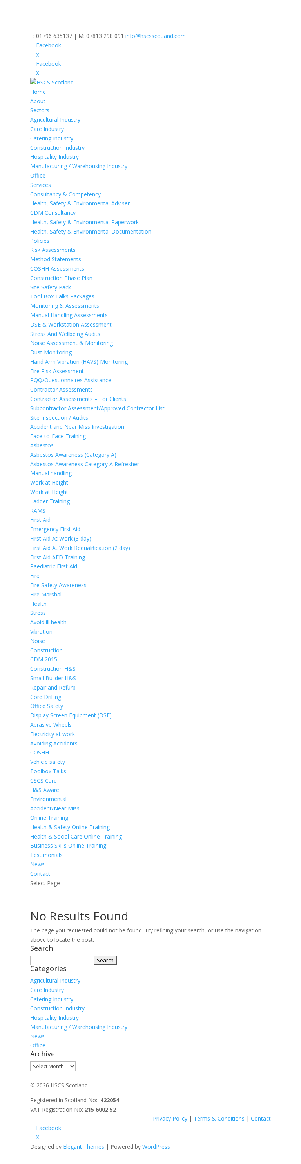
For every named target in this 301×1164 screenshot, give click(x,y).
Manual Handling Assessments (69, 315)
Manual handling (51, 473)
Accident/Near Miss (55, 808)
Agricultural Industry (55, 119)
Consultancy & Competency (65, 194)
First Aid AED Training (57, 557)
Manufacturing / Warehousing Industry (78, 166)
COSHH (39, 752)
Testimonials (46, 855)
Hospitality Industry (54, 156)
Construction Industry (57, 147)
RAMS (37, 510)
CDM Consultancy (53, 212)
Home (38, 91)
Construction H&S (53, 668)
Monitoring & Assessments (64, 305)
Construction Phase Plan (61, 278)
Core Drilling (45, 697)
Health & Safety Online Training (70, 827)
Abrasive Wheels (51, 724)
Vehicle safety (47, 761)
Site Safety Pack (50, 287)
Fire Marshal (46, 594)
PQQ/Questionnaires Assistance (70, 380)
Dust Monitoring (51, 352)
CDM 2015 (43, 659)
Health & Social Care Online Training (76, 836)
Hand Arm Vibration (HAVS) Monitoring (79, 361)
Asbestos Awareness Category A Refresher (84, 464)
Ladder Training (50, 501)
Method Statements (55, 259)
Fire (35, 575)
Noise (37, 641)
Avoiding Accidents (54, 743)
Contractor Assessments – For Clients (78, 398)
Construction (46, 650)
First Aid (40, 519)
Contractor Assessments (61, 389)
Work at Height (49, 482)
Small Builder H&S (53, 678)
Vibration (41, 631)
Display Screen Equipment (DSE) (71, 715)
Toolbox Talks (48, 771)
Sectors (39, 110)
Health (38, 603)
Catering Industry (51, 138)
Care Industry (47, 129)
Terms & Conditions (219, 1118)
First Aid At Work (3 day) (60, 538)
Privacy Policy (170, 1118)
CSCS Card (43, 780)
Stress (38, 612)
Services (40, 185)
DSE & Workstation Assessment (71, 324)
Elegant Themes (83, 1146)
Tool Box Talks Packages (62, 296)
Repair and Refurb (53, 687)
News (37, 864)
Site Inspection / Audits (59, 417)
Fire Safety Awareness (58, 585)
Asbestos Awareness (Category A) (73, 454)
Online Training (49, 817)
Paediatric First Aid (53, 566)
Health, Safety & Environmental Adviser (80, 203)
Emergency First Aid (55, 529)
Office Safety (46, 706)
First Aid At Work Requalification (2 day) (80, 547)
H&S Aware (44, 790)
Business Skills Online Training (68, 845)
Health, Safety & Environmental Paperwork (84, 222)
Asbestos (42, 445)
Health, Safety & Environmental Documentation (90, 231)
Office (37, 175)
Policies (39, 240)
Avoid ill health (48, 622)
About (37, 101)
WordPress (156, 1146)
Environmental (48, 799)
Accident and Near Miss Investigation (77, 426)
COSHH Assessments (57, 268)
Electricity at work (52, 734)
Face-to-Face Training (58, 436)
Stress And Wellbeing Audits (65, 334)
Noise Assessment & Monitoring (71, 343)
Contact (40, 873)
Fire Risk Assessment (57, 371)
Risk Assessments (53, 249)
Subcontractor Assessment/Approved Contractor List (97, 408)
